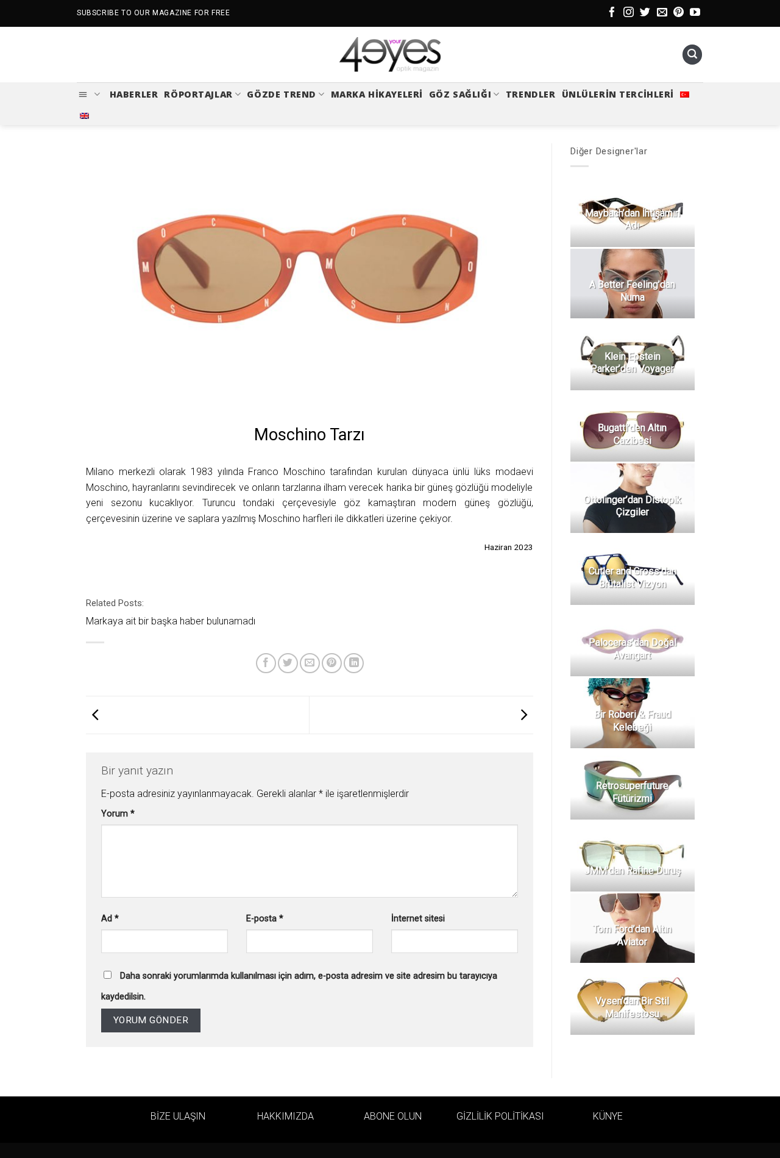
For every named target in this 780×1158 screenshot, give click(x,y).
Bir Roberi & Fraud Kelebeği (632, 721)
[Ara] (692, 55)
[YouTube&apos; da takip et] (695, 13)
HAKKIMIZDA (285, 1116)
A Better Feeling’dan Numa (632, 291)
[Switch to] (684, 94)
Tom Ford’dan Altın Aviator (632, 935)
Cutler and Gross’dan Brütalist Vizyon (632, 577)
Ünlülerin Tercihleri (618, 94)
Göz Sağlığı (460, 94)
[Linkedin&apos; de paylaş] (354, 663)
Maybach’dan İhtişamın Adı (631, 219)
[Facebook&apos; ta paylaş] (266, 663)
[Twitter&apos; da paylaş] (288, 663)
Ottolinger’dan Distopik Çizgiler (632, 506)
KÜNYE (608, 1116)
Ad (110, 918)
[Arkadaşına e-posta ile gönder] (310, 663)
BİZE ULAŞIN (178, 1116)
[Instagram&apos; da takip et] (628, 13)
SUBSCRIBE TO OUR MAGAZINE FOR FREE (153, 13)
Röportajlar (198, 94)
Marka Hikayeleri (377, 94)
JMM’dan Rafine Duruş (632, 870)
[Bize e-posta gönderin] (662, 13)
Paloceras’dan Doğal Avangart (632, 649)
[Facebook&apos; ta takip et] (612, 13)
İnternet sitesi (418, 918)
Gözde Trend (281, 94)
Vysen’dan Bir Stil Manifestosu (632, 1007)
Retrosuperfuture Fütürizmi (632, 792)
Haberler (134, 94)
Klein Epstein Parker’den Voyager (632, 363)
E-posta (264, 918)
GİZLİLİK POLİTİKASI (500, 1116)
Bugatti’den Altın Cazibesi (632, 434)
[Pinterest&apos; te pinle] (332, 663)
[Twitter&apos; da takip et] (645, 13)
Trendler (531, 94)
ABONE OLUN (393, 1116)
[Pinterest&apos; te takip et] (678, 13)
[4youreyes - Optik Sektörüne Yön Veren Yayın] (390, 55)
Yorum (118, 814)
